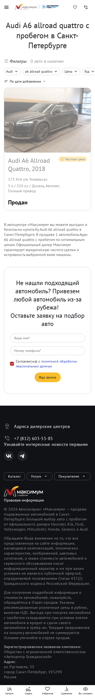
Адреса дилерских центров (42, 426)
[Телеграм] (22, 456)
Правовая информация (24, 500)
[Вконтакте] (9, 456)
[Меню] (6, 7)
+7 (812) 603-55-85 (33, 438)
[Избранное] (75, 7)
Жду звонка (48, 377)
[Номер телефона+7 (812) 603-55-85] (85, 7)
